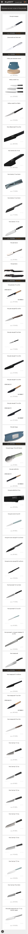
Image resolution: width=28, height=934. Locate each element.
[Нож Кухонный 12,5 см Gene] (14, 594)
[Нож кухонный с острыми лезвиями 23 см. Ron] (14, 642)
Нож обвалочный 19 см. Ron (14, 127)
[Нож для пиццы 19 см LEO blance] (14, 457)
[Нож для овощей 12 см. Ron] (14, 365)
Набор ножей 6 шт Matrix (14, 103)
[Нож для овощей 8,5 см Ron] (14, 318)
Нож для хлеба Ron (14, 469)
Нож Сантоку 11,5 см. (14, 743)
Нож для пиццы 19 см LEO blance (14, 448)
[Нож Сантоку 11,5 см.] (14, 752)
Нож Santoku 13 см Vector (14, 174)
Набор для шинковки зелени (14, 58)
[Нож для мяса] (14, 273)
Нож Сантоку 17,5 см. (14, 861)
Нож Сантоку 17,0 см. (14, 814)
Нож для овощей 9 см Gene (14, 332)
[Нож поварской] (14, 663)
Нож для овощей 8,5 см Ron (14, 308)
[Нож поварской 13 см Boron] (14, 684)
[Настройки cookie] (2, 931)
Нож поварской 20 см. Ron (14, 719)
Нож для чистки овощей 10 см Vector (14, 537)
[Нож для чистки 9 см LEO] (14, 523)
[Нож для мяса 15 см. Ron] (14, 294)
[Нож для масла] (14, 252)
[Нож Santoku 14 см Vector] (14, 207)
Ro (25, 2)
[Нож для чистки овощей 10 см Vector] (14, 547)
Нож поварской (14, 653)
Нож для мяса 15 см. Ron (14, 285)
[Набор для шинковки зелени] (14, 68)
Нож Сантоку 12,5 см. (14, 766)
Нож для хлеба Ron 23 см (14, 490)
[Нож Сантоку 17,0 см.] (14, 823)
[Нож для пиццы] (14, 436)
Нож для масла (14, 242)
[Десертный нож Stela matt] (14, 47)
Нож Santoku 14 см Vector (14, 198)
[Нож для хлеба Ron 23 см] (14, 499)
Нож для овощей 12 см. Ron (14, 356)
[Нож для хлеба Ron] (14, 478)
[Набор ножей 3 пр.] (14, 89)
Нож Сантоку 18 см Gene (14, 885)
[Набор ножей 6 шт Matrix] (14, 113)
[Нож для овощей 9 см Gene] (14, 342)
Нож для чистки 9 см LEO (14, 514)
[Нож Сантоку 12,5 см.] (14, 776)
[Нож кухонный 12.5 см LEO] (14, 618)
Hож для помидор (14, 16)
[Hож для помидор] (14, 26)
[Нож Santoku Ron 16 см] (14, 160)
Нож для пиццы (14, 427)
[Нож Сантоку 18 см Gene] (14, 894)
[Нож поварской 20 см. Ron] (14, 728)
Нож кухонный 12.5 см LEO (14, 608)
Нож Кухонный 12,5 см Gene (14, 585)
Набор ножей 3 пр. (14, 79)
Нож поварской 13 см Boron (14, 674)
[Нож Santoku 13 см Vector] (14, 184)
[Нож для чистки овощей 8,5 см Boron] (14, 571)
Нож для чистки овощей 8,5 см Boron (14, 561)
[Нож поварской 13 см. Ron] (14, 705)
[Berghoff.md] (13, 2)
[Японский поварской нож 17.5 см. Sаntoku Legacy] (14, 918)
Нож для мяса (14, 264)
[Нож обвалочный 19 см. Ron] (14, 136)
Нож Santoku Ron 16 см (14, 150)
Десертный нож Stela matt (14, 37)
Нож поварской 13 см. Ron (14, 695)
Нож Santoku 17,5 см (14, 221)
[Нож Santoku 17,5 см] (14, 231)
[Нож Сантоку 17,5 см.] (14, 871)
